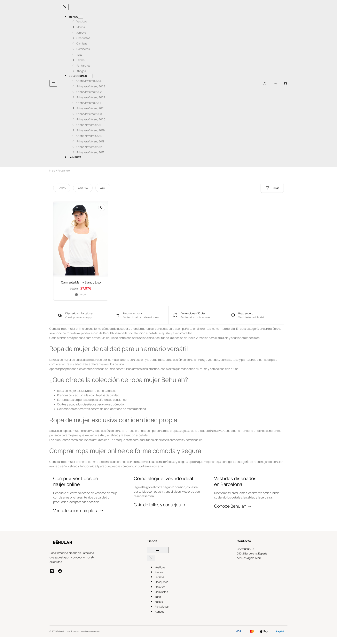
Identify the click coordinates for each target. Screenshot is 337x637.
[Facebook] (60, 571)
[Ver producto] (101, 207)
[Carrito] (285, 83)
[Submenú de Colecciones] (89, 76)
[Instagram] (52, 571)
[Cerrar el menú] (65, 7)
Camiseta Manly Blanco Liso (81, 282)
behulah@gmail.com (249, 558)
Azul (103, 188)
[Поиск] (265, 83)
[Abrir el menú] (53, 83)
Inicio (52, 170)
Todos (62, 188)
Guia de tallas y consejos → (160, 505)
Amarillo (83, 188)
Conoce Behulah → (232, 506)
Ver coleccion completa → (78, 511)
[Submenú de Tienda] (80, 17)
